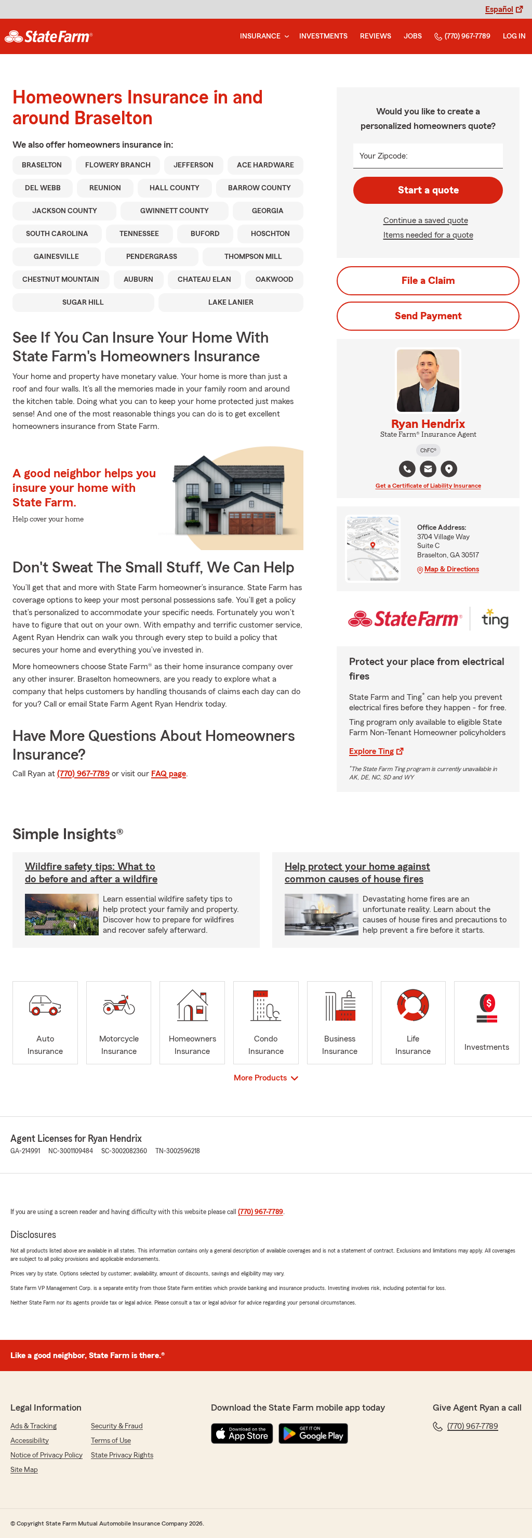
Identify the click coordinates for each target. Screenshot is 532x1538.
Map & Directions (451, 569)
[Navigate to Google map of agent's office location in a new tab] (449, 469)
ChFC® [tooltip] (428, 450)
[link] (48, 36)
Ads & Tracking (33, 1426)
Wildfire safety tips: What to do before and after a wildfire (91, 873)
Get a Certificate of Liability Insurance (428, 486)
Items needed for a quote (428, 235)
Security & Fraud (117, 1426)
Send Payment (428, 316)
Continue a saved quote (425, 220)
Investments (323, 36)
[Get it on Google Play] (313, 1433)
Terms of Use (111, 1440)
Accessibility (29, 1440)
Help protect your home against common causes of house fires (357, 873)
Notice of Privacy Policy (46, 1455)
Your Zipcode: (384, 156)
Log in (514, 36)
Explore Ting (371, 751)
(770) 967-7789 (467, 36)
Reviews (375, 36)
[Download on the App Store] (242, 1433)
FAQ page (168, 774)
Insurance (260, 36)
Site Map (24, 1470)
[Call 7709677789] (407, 469)
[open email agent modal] (428, 470)
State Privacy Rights (122, 1455)
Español (499, 9)
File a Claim (428, 281)
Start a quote (428, 190)
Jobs (413, 36)
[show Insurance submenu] (285, 36)
